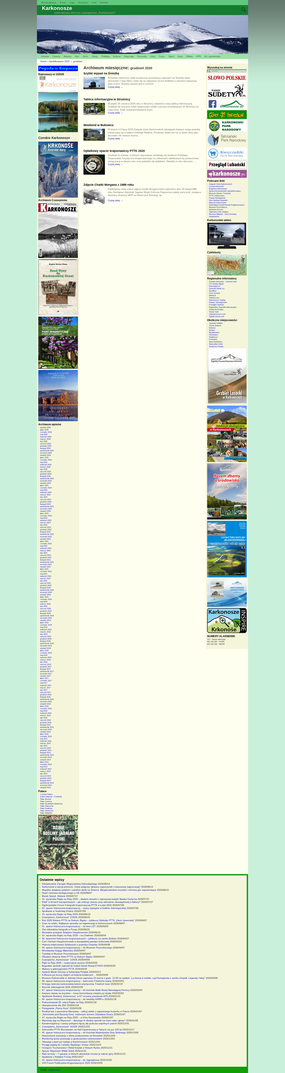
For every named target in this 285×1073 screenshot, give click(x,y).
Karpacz (212, 328)
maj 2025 (43, 462)
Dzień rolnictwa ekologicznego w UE (60, 893)
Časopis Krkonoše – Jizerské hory (223, 282)
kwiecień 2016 (45, 713)
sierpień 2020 (45, 595)
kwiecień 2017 (45, 685)
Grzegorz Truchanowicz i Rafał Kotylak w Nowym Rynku (71, 1047)
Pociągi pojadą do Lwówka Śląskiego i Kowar (65, 1044)
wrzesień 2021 (46, 564)
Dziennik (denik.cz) (216, 288)
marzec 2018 (45, 660)
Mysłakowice (214, 332)
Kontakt (104, 2)
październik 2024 (47, 478)
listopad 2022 (45, 532)
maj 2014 (43, 767)
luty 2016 (43, 718)
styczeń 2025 (45, 472)
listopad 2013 (45, 781)
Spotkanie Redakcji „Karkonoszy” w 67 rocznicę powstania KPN (75, 996)
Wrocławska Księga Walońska (57, 950)
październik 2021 (47, 562)
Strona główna (48, 2)
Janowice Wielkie (216, 323)
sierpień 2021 (45, 567)
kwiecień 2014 (45, 769)
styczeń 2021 (45, 583)
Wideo (189, 56)
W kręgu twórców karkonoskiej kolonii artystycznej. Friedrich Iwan (76, 984)
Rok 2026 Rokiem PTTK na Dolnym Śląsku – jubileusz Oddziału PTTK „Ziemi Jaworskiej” (88, 920)
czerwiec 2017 (46, 681)
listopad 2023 (45, 504)
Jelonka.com (214, 298)
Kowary (212, 330)
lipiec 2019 (44, 623)
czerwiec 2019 (46, 625)
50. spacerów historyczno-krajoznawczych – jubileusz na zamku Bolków (79, 938)
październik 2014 (47, 755)
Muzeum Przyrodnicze (218, 207)
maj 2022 (43, 546)
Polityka (106, 56)
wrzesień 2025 (46, 453)
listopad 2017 (45, 669)
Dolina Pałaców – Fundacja (51, 797)
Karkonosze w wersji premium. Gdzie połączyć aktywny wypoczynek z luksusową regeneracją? (91, 886)
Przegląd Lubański (216, 305)
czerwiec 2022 (46, 544)
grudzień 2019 (45, 611)
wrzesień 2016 (46, 702)
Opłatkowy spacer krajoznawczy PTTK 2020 (114, 151)
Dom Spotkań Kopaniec (218, 200)
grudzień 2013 (45, 778)
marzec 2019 (45, 632)
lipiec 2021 (44, 569)
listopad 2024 (45, 476)
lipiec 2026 (44, 430)
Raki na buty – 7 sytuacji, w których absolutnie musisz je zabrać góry (77, 1054)
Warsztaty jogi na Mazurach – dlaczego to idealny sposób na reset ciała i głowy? (84, 1020)
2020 (67, 61)
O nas (63, 2)
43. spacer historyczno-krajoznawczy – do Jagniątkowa (70, 1060)
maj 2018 (43, 655)
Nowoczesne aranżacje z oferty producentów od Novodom (72, 1035)
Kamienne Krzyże (216, 210)
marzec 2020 (45, 604)
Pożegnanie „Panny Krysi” (55, 1008)
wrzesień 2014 (46, 757)
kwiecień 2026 (45, 437)
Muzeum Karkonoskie (217, 203)
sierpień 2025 (45, 455)
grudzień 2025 (45, 446)
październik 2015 (47, 727)
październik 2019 (47, 616)
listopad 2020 (45, 588)
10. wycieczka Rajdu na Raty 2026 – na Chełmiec (68, 935)
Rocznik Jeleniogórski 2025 (56, 987)
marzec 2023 (45, 523)
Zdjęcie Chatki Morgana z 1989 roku (108, 184)
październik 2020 (47, 590)
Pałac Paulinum (46, 808)
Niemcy (67, 56)
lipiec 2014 (44, 762)
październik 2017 (47, 671)
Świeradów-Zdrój (215, 344)
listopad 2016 (45, 697)
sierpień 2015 (45, 732)
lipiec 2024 (44, 485)
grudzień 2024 (45, 474)
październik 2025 (47, 451)
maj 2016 (43, 711)
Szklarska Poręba (216, 309)
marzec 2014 (45, 771)
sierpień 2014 (45, 760)
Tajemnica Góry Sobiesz (219, 212)
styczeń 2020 (45, 609)
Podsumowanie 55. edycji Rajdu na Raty (63, 1002)
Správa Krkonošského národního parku (225, 191)
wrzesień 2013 (46, 785)
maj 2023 (43, 518)
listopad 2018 (45, 641)
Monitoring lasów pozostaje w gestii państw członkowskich (72, 1038)
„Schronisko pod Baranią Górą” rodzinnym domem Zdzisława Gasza (77, 1014)
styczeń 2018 (45, 664)
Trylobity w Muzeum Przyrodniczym (60, 953)
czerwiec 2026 (46, 432)
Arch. (85, 56)
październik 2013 (47, 783)
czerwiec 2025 (46, 460)
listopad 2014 (45, 753)
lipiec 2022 (44, 541)
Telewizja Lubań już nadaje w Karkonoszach (65, 1041)
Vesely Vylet (214, 312)
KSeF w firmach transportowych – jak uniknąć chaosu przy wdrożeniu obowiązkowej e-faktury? (91, 902)
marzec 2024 (45, 495)
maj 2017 (43, 683)
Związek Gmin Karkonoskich (220, 184)
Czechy (56, 56)
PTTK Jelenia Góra (216, 196)
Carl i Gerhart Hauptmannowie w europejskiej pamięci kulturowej (75, 941)
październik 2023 (47, 506)
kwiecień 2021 (45, 576)
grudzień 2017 (45, 667)
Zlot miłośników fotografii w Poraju (59, 929)
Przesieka (213, 339)
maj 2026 (43, 434)
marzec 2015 (45, 743)
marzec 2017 (45, 688)
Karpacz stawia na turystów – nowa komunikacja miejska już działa (76, 993)
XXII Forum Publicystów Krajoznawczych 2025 (66, 1063)
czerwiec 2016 (46, 708)
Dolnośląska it (214, 286)
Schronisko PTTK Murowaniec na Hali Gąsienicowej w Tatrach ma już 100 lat (82, 1029)
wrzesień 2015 (46, 729)
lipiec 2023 (44, 513)
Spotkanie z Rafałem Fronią (56, 1056)
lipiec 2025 (44, 458)
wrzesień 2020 (46, 592)
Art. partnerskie (212, 56)
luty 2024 (43, 497)
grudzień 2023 (45, 502)
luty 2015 (43, 746)
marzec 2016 (45, 715)
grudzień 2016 (45, 695)
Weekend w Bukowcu (98, 125)
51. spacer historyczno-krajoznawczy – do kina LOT (69, 926)
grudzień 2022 (45, 530)
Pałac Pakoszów (46, 806)
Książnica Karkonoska (218, 189)
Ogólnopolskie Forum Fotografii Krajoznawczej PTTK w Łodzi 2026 (77, 905)
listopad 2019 (45, 613)
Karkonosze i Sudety (217, 300)
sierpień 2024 (45, 483)
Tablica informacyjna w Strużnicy (106, 99)
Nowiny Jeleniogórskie (218, 302)
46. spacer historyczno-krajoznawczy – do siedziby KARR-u (73, 999)
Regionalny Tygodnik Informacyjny (223, 307)
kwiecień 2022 (45, 548)
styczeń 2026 (45, 444)
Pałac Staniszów (46, 811)
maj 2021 (43, 574)
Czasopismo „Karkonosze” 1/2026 (59, 959)
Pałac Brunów (45, 799)
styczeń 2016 (45, 720)
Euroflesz (213, 291)
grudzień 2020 (45, 585)
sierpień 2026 (45, 427)
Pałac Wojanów (46, 813)
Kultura (117, 56)
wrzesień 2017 (46, 674)
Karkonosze (57, 8)
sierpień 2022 (45, 539)
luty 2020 (43, 606)
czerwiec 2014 (46, 764)
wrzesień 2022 (46, 537)
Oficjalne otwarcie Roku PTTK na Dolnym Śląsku (67, 956)
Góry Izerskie (214, 293)
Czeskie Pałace (46, 794)
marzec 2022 (45, 551)
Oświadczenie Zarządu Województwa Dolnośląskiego (69, 883)
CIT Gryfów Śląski (216, 284)
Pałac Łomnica (46, 801)
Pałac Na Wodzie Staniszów (51, 804)
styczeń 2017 (45, 692)
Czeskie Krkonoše (216, 186)
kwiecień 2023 (45, 520)
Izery (180, 56)
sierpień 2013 (45, 787)
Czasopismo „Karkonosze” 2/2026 (59, 917)
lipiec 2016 (44, 706)
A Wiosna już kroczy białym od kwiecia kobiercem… (68, 975)
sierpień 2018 (45, 648)
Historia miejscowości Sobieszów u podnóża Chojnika (69, 944)
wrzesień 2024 (46, 481)
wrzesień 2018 (46, 646)
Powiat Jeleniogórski (217, 198)
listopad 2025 (45, 448)
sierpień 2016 (45, 704)
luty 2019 (43, 634)
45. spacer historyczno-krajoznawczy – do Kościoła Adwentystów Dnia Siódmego (84, 1032)
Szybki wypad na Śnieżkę (101, 73)
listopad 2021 (45, 560)
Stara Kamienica (215, 342)
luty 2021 (43, 581)
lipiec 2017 (44, 678)
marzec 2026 (45, 439)
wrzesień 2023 (46, 509)
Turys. (162, 56)
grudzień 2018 (45, 639)
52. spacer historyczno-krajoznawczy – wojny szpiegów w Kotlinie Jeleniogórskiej (84, 908)
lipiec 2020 (44, 597)
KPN (198, 56)
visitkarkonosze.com (217, 314)
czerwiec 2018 (46, 653)
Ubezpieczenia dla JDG (54, 1005)
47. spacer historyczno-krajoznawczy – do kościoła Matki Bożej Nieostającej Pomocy (86, 990)
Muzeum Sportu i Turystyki (220, 193)
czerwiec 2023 (46, 516)
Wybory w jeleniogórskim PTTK (58, 969)
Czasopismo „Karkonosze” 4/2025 (59, 1026)
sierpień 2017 (45, 676)
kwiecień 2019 (45, 630)
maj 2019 (43, 627)
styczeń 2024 (45, 499)
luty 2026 (43, 441)
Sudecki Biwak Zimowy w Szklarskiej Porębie (65, 972)
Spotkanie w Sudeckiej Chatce (57, 911)
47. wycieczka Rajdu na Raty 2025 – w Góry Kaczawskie (71, 1017)
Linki (94, 2)
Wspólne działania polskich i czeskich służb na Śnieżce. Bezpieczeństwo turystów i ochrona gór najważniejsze (99, 890)
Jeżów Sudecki (215, 325)
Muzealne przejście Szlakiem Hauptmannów (65, 932)
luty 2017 (43, 690)
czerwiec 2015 (46, 736)
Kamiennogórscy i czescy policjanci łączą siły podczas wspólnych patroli (79, 1023)
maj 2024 (43, 490)
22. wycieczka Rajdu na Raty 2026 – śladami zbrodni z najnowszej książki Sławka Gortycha (89, 899)
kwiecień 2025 (45, 465)
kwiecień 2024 (45, 492)
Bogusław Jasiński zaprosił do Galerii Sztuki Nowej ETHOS (72, 965)
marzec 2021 (45, 578)
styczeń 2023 (45, 527)
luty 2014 (43, 774)
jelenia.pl (212, 295)
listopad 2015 (45, 725)
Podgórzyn (213, 337)
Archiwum (83, 2)
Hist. (77, 56)
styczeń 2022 (45, 555)
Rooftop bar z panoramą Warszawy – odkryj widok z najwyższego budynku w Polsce (85, 1011)
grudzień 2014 (45, 750)
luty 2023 (43, 525)
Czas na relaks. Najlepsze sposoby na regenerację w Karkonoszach (77, 923)
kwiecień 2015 (45, 741)
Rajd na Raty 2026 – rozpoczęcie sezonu (63, 962)
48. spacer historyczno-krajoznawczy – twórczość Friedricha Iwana (76, 981)
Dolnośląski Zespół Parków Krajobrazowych (226, 205)
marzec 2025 (45, 467)
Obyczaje (129, 56)
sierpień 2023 (45, 511)
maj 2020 (43, 602)
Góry (152, 56)
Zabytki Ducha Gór (216, 316)
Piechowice (213, 335)
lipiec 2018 (44, 650)
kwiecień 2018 (45, 657)
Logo (72, 2)
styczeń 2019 (45, 636)
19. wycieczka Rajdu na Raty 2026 (60, 914)
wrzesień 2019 (46, 618)
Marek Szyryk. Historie (53, 896)
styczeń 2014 (45, 776)
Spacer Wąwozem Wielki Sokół (58, 1051)
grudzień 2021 (45, 557)
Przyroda (142, 56)
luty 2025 (43, 469)
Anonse (45, 56)
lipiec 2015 (44, 734)
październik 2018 (47, 643)
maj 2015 (43, 739)
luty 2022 (43, 553)
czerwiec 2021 (46, 571)
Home (43, 61)
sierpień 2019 (45, 620)
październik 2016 (47, 699)
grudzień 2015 (45, 723)
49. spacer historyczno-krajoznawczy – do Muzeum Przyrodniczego (77, 947)
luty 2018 (43, 662)
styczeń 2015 (45, 748)
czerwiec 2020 (46, 599)
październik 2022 (47, 534)
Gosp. (95, 56)
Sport (171, 56)
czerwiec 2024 (46, 488)
